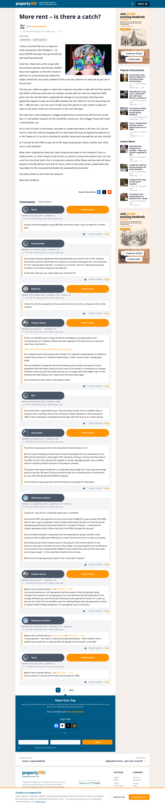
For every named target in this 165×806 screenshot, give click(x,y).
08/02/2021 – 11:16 (64, 672)
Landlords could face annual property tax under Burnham (138, 167)
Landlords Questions (40, 40)
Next (71, 690)
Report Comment (96, 234)
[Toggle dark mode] (132, 3)
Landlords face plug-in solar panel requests (137, 182)
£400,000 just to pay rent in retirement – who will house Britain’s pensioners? (138, 95)
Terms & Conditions (137, 778)
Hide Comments (45, 202)
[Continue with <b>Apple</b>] (62, 725)
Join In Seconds (75, 711)
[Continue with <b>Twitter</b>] (68, 725)
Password (54, 738)
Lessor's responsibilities (33, 761)
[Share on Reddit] (109, 192)
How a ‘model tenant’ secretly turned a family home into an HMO (138, 126)
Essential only (119, 797)
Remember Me (27, 747)
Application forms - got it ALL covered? (124, 761)
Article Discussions (118, 784)
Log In (97, 742)
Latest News (116, 778)
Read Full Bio (87, 209)
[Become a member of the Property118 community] (134, 29)
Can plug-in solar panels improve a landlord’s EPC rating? (138, 196)
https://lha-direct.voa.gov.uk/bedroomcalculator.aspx (48, 349)
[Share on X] (104, 192)
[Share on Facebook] (99, 192)
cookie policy (40, 801)
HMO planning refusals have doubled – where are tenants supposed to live (138, 150)
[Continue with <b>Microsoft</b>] (74, 725)
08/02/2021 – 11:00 (75, 635)
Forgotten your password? (45, 747)
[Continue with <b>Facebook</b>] (56, 725)
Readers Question (37, 26)
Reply (106, 234)
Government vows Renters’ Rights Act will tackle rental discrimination (137, 78)
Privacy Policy (136, 784)
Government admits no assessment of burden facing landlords (137, 111)
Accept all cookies (139, 797)
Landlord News (25, 40)
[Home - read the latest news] (72, 3)
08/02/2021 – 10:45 (64, 589)
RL (52, 589)
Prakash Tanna (58, 635)
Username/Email (25, 738)
